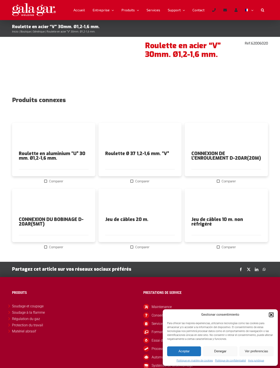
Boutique (25, 31)
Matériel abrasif (24, 331)
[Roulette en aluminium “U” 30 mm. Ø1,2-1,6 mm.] (53, 137)
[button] (271, 315)
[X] (249, 269)
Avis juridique (256, 360)
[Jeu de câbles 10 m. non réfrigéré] (226, 203)
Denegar (220, 351)
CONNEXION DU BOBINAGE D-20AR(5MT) (51, 221)
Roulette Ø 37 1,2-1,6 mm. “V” (137, 154)
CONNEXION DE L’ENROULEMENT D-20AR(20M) (226, 156)
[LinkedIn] (257, 269)
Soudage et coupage (28, 306)
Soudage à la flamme (28, 312)
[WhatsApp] (264, 269)
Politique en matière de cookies (195, 360)
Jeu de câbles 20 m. (126, 219)
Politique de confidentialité (230, 360)
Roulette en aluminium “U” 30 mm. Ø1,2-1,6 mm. (52, 156)
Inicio (15, 31)
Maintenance (162, 307)
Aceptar (184, 351)
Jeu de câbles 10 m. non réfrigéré (217, 221)
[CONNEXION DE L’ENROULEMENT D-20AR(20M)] (226, 137)
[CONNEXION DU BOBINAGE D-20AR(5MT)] (53, 203)
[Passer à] (249, 10)
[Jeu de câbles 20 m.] (140, 203)
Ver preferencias (256, 351)
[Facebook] (241, 269)
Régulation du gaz (26, 319)
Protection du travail (27, 325)
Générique (39, 31)
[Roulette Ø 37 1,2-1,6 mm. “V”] (140, 137)
